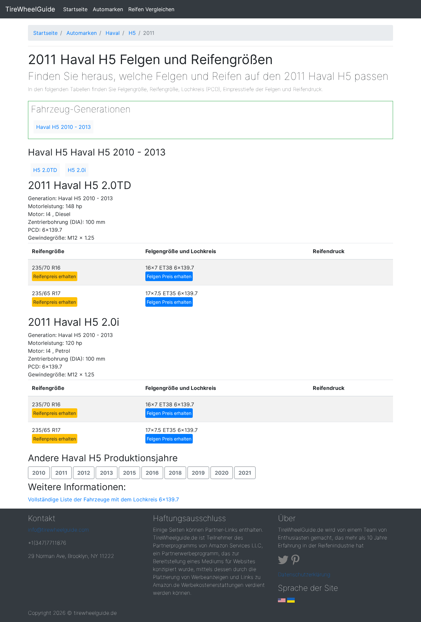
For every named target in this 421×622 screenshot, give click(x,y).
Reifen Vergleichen (151, 9)
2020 (222, 472)
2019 (198, 472)
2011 (61, 472)
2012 (83, 472)
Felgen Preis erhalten (169, 276)
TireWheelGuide (30, 9)
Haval (113, 33)
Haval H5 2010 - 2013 (63, 127)
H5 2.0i (77, 170)
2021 (244, 472)
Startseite (76, 9)
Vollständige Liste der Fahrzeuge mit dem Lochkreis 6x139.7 (103, 499)
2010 (38, 472)
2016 (152, 472)
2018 (175, 472)
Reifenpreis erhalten (54, 276)
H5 (132, 33)
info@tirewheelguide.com (58, 529)
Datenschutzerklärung (304, 574)
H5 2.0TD (45, 170)
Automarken (108, 9)
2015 (129, 472)
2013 (106, 472)
